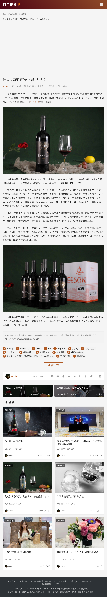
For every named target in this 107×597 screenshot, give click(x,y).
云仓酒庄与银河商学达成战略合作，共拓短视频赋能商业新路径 (79, 443)
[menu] (101, 4)
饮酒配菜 (50, 86)
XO (49, 348)
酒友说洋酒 (9, 521)
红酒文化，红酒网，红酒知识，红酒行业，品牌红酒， (30, 356)
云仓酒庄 (61, 348)
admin (5, 86)
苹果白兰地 (65, 356)
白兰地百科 (50, 581)
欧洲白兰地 (45, 352)
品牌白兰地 (28, 352)
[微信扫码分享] (52, 376)
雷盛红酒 (34, 101)
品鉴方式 (62, 581)
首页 (4, 14)
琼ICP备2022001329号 (50, 588)
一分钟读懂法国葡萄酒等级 (18, 551)
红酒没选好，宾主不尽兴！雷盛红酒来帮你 (78, 551)
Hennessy (24, 348)
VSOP (38, 348)
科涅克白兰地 (77, 352)
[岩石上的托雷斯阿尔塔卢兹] (79, 477)
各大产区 (12, 581)
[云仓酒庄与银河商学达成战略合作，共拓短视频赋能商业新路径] (79, 422)
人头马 (75, 348)
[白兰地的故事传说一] (27, 422)
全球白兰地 (11, 352)
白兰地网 (60, 352)
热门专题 (74, 581)
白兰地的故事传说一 (15, 441)
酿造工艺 (41, 86)
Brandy (10, 348)
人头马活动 (90, 348)
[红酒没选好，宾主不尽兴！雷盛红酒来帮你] (79, 532)
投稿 (57, 584)
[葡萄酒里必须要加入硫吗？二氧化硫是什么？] (27, 477)
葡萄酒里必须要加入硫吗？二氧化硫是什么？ (27, 496)
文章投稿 (60, 410)
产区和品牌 (36, 581)
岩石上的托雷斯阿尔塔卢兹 (70, 496)
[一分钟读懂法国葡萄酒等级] (27, 532)
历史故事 (23, 581)
